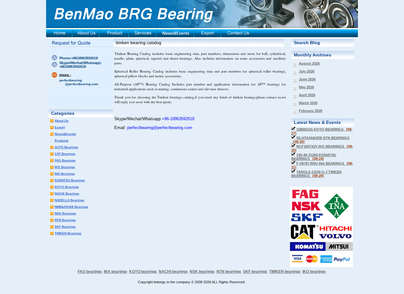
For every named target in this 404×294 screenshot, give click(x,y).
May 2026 (306, 87)
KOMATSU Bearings (70, 180)
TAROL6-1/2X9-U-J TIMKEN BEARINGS (316, 174)
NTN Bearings (65, 220)
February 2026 (310, 111)
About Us (61, 120)
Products (61, 140)
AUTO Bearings (66, 147)
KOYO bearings (143, 271)
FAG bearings (90, 271)
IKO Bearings (65, 167)
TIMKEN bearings (284, 271)
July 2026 (306, 71)
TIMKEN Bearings (68, 233)
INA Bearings (65, 173)
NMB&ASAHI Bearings (71, 207)
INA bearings (115, 271)
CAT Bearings (65, 154)
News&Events (65, 134)
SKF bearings (255, 271)
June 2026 (307, 79)
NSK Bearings (65, 213)
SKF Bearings (65, 226)
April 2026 (307, 95)
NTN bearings (229, 271)
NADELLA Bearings (69, 200)
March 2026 (308, 103)
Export (60, 127)
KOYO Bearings (67, 187)
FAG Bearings (65, 160)
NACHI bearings (173, 271)
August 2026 (309, 63)
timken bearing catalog (138, 42)
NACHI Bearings (67, 193)
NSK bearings (202, 271)
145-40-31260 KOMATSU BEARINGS (313, 157)
